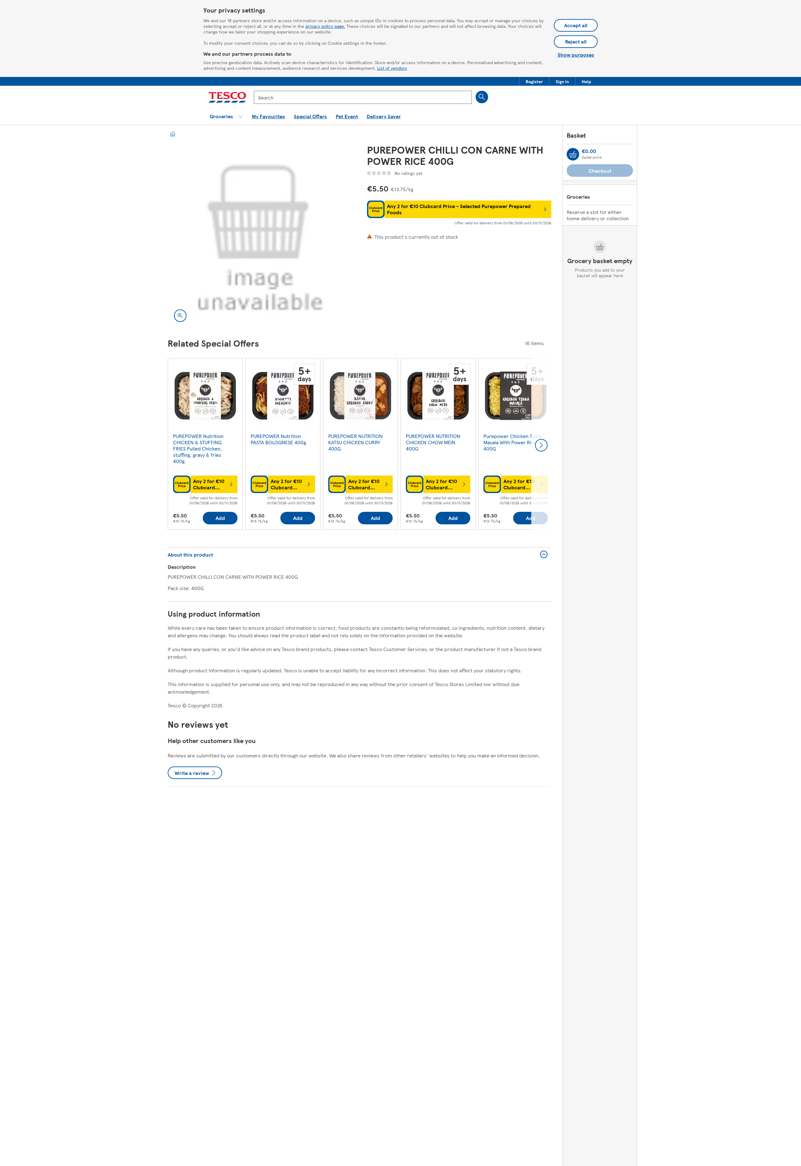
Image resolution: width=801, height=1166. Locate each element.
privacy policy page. (325, 26)
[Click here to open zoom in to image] (180, 315)
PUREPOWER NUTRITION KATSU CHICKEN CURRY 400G (355, 442)
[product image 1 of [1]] (260, 236)
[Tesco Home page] (227, 97)
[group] (205, 445)
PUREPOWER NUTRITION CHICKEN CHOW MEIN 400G (433, 442)
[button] (534, 81)
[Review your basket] (573, 154)
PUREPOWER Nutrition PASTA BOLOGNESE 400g (278, 439)
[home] (173, 134)
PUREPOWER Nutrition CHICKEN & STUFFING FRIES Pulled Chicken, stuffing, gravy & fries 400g (198, 448)
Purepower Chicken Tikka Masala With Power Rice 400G (512, 442)
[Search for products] (482, 97)
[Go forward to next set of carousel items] (541, 445)
